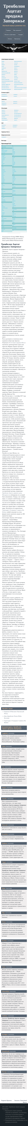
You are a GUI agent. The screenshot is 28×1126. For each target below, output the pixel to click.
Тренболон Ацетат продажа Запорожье (14, 13)
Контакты (17, 39)
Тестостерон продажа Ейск (16, 342)
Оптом (10, 39)
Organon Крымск (6, 1100)
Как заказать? (17, 30)
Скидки (20, 34)
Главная (8, 30)
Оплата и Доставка (10, 34)
